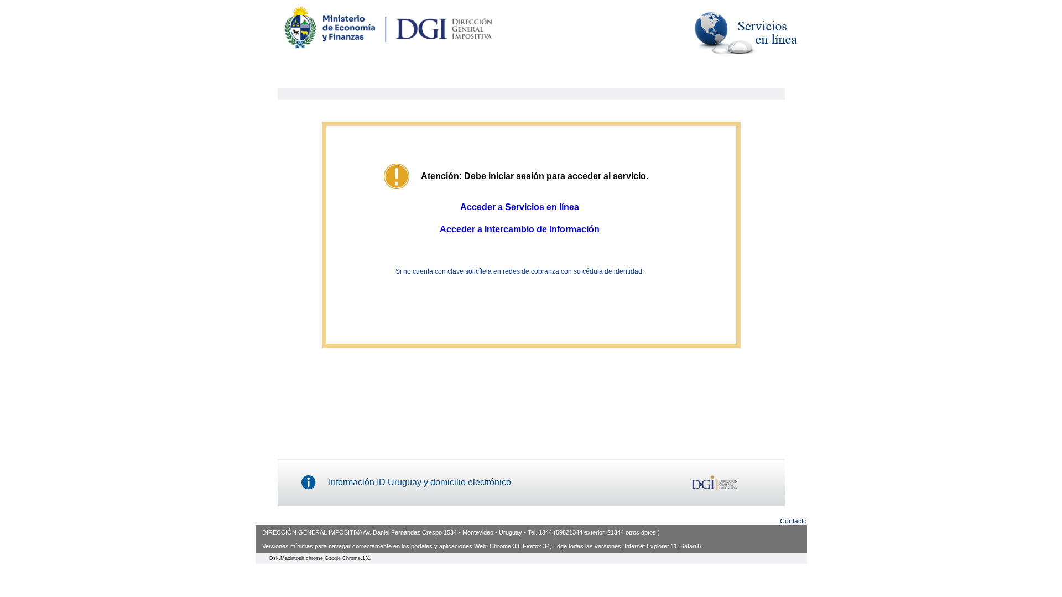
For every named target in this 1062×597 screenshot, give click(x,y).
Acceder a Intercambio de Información (520, 229)
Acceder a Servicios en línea (519, 207)
